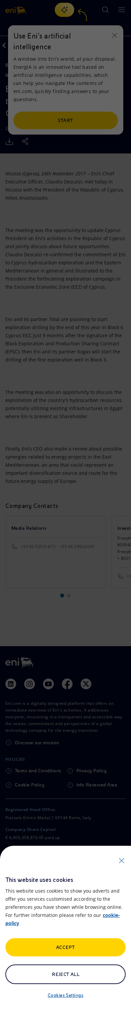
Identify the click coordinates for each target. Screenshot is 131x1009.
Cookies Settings (66, 995)
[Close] (122, 861)
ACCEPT (65, 947)
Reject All (66, 974)
